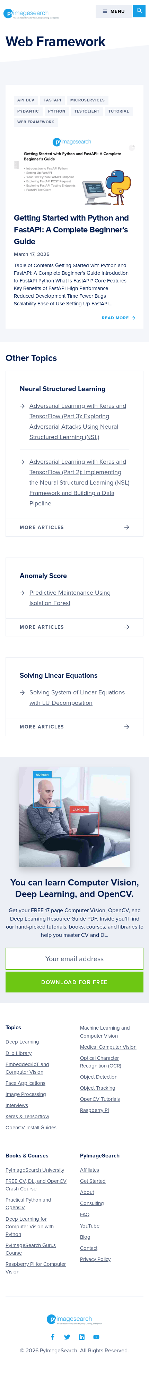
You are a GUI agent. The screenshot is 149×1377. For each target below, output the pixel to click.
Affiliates (89, 1170)
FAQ (84, 1214)
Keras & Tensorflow (27, 1116)
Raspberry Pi (94, 1110)
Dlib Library (19, 1053)
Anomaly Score (43, 576)
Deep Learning (22, 1042)
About (87, 1192)
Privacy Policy (95, 1259)
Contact (88, 1248)
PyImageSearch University (35, 1170)
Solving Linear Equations (59, 675)
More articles (42, 527)
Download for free (74, 982)
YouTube (89, 1226)
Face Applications (25, 1083)
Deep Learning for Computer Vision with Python (30, 1226)
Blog (85, 1237)
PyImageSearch (31, 13)
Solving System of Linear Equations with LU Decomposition (77, 697)
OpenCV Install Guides (31, 1127)
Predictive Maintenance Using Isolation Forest (70, 598)
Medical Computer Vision (108, 1047)
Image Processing (26, 1094)
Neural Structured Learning (63, 389)
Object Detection (98, 1077)
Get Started (93, 1181)
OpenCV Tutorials (100, 1099)
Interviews (17, 1105)
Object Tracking (97, 1088)
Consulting (92, 1203)
